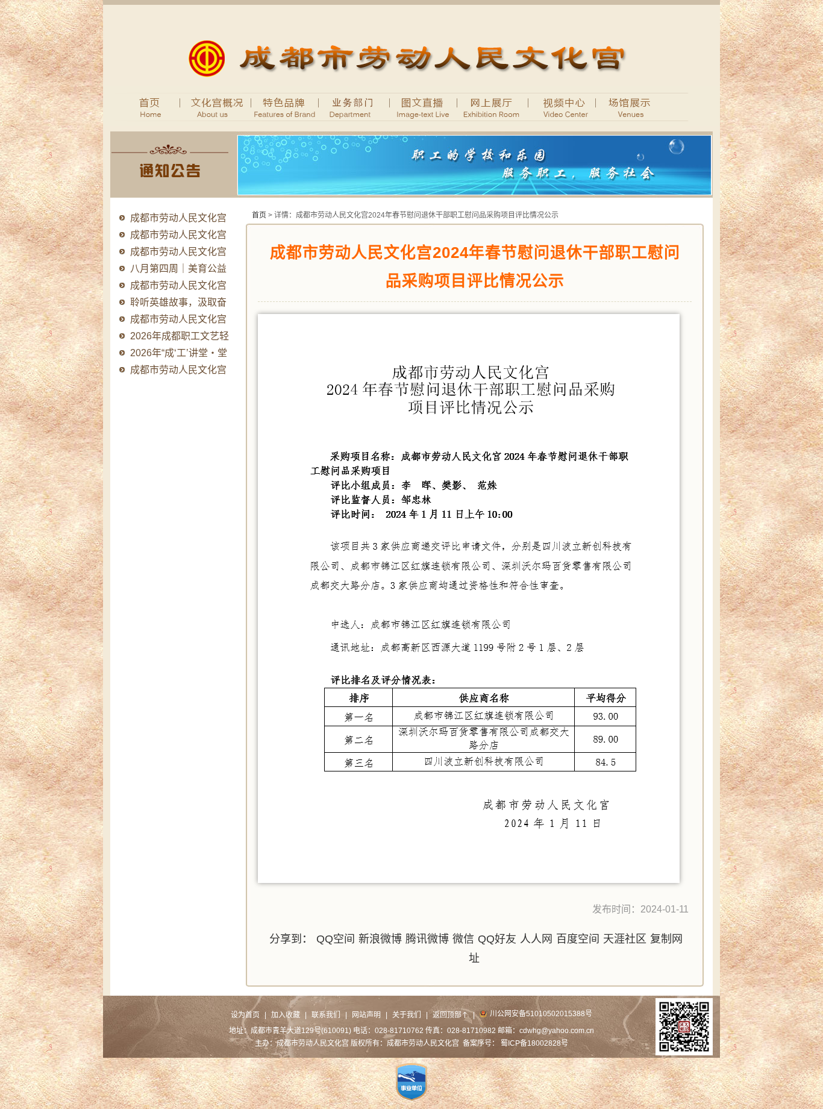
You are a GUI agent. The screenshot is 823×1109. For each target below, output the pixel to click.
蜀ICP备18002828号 (534, 1043)
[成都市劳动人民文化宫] (412, 84)
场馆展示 (631, 106)
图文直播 (423, 106)
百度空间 (577, 939)
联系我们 (325, 1015)
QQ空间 (335, 939)
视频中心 (562, 106)
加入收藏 (285, 1015)
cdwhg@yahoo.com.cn (556, 1030)
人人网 (536, 939)
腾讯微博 (427, 939)
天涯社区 (624, 939)
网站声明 (366, 1015)
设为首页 (245, 1015)
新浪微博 (380, 939)
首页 (145, 106)
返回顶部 (450, 1015)
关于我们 (406, 1015)
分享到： (291, 939)
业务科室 (354, 106)
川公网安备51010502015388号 (541, 1014)
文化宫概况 (210, 106)
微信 (463, 939)
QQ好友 (497, 939)
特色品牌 (285, 106)
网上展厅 (493, 106)
